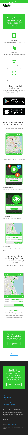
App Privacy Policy (8, 402)
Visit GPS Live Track (14, 385)
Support (5, 394)
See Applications (14, 344)
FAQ (5, 395)
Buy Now (14, 354)
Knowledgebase (7, 397)
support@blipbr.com (11, 424)
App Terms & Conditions (9, 404)
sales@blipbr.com (10, 422)
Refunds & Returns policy (9, 401)
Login (5, 399)
